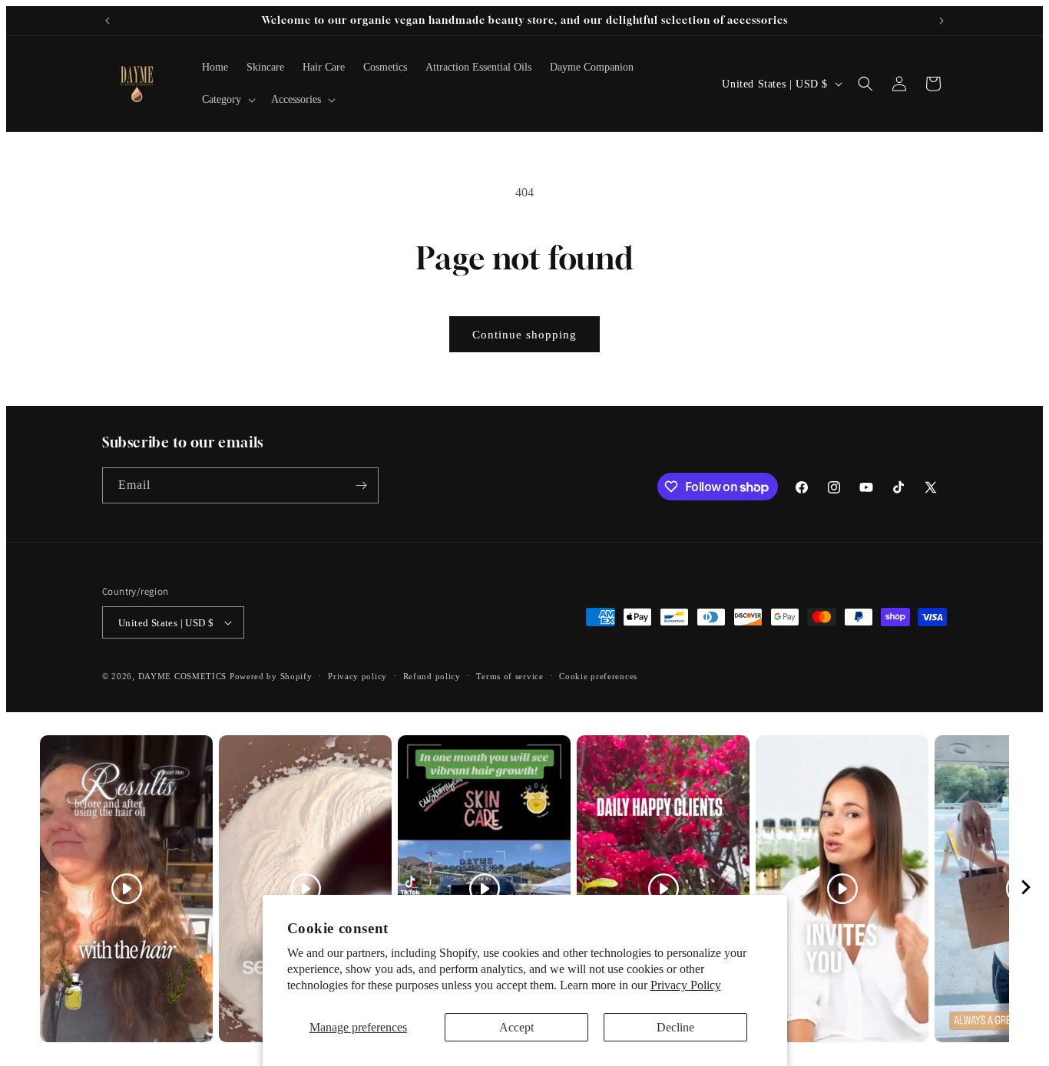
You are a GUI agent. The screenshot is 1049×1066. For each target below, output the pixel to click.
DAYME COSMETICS (184, 676)
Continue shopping (524, 334)
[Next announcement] (941, 20)
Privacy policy (357, 676)
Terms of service (509, 676)
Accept (516, 1027)
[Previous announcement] (107, 20)
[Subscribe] (361, 485)
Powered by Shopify (271, 676)
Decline (675, 1027)
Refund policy (432, 676)
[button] (227, 100)
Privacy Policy (685, 985)
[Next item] (1026, 889)
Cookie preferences (598, 676)
